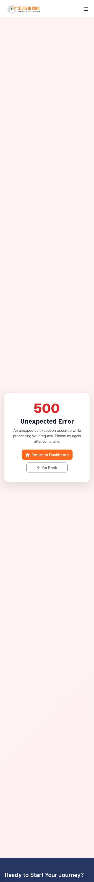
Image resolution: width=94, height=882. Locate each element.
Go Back (49, 467)
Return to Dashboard (50, 455)
